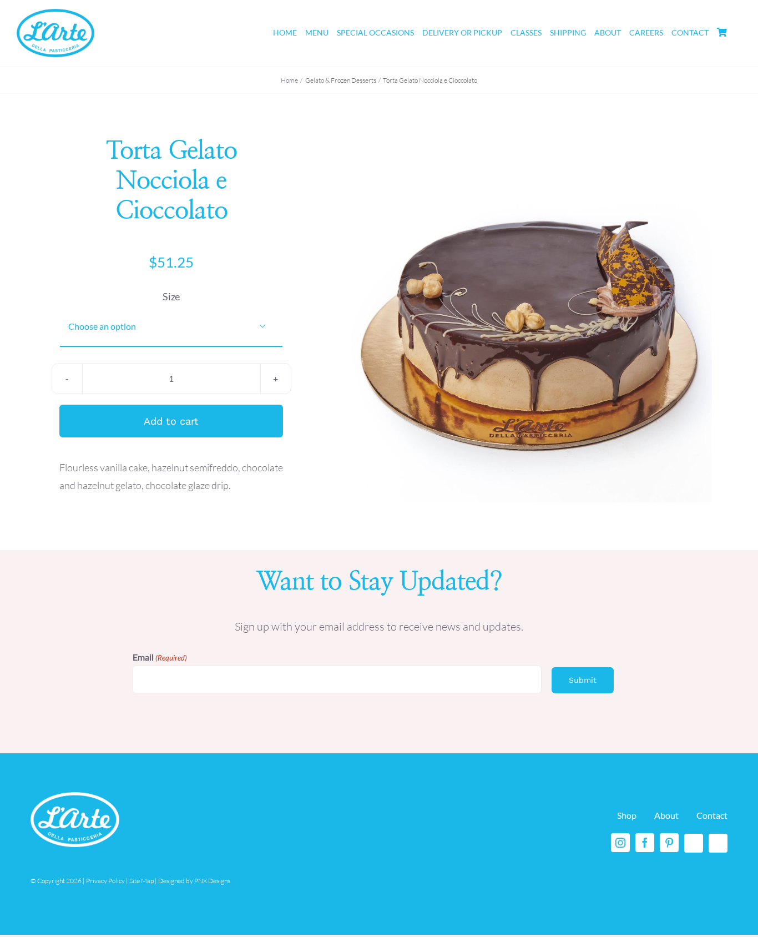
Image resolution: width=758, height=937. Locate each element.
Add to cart (171, 421)
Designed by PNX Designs (194, 880)
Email (160, 657)
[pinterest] (669, 842)
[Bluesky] (718, 843)
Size (171, 296)
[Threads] (693, 843)
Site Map (141, 880)
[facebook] (644, 842)
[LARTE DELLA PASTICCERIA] (55, 14)
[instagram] (620, 842)
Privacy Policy (105, 880)
